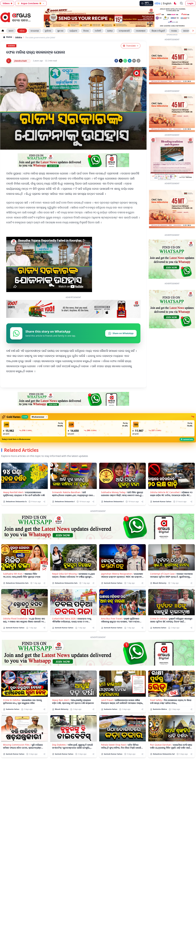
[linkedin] (130, 61)
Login (190, 3)
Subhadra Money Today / (114, 506)
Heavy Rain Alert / (61, 714)
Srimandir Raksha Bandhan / (67, 506)
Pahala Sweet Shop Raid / (114, 759)
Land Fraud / (107, 714)
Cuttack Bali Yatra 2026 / (64, 633)
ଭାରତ (11, 30)
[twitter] (121, 61)
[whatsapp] (125, 61)
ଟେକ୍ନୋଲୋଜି (124, 30)
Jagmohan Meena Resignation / (117, 588)
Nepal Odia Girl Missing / (65, 588)
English (167, 3)
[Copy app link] (138, 61)
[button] (33, 443)
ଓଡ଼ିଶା (22, 30)
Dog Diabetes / (59, 759)
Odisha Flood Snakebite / (16, 633)
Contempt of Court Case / (163, 588)
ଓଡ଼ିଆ (157, 3)
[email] (134, 61)
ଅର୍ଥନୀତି (98, 30)
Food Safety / (156, 714)
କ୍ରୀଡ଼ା (110, 30)
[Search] (181, 3)
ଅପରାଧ (174, 30)
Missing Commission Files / (17, 759)
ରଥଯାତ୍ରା (35, 30)
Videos (6, 3)
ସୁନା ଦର (60, 30)
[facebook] (116, 61)
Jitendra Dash (20, 61)
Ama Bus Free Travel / (112, 633)
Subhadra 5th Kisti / (13, 588)
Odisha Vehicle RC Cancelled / (165, 506)
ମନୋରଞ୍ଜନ (140, 30)
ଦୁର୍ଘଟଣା (48, 30)
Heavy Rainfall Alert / (13, 506)
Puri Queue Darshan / (161, 759)
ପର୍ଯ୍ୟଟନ (73, 30)
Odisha (18, 37)
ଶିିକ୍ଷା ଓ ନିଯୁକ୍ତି (158, 30)
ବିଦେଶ (86, 30)
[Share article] (44, 516)
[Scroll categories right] (193, 30)
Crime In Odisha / (159, 633)
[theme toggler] (175, 3)
